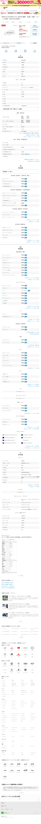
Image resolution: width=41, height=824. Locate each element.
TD (21, 752)
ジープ (13, 706)
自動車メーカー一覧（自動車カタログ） (12, 10)
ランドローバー (14, 715)
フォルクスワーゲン (24, 692)
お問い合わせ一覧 (7, 817)
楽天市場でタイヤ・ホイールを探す (33, 427)
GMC (32, 706)
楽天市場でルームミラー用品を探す (33, 384)
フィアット (23, 727)
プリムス (32, 704)
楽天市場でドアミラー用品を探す (33, 386)
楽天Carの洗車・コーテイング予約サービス (32, 447)
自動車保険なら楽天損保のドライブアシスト (31, 159)
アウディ (3, 692)
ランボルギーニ (24, 729)
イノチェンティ (14, 731)
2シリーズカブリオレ (6, 631)
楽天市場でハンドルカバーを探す (33, 279)
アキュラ (32, 685)
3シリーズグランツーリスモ (25, 635)
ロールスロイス (5, 717)
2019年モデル (26, 10)
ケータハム (23, 717)
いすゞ (13, 682)
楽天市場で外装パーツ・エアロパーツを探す (31, 413)
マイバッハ (14, 694)
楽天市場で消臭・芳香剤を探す (34, 345)
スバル (22, 682)
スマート (32, 690)
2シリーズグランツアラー (35, 632)
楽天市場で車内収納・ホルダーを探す (33, 332)
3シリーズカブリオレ (6, 634)
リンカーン (4, 704)
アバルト (3, 731)
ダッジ (22, 706)
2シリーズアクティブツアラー (35, 629)
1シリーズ (4, 628)
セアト (13, 754)
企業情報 (2, 809)
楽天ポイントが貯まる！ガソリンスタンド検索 (31, 136)
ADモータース (4, 747)
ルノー (22, 736)
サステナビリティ (12, 817)
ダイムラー (33, 713)
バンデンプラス (14, 719)
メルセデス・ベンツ (5, 694)
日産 (12, 680)
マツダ (3, 682)
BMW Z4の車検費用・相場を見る (7, 584)
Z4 (22, 10)
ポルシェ (32, 692)
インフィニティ (14, 708)
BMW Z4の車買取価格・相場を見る (8, 582)
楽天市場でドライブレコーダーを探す (33, 219)
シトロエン (4, 736)
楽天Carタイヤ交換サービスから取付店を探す (31, 428)
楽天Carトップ (3, 10)
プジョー (13, 736)
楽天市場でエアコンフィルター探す (33, 346)
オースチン (33, 719)
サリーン (22, 704)
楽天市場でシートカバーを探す (34, 319)
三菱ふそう (4, 685)
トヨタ (3, 680)
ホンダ (22, 680)
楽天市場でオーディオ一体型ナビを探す (32, 308)
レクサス (22, 685)
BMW (20, 10)
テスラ (3, 706)
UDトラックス (14, 685)
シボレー (32, 701)
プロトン (13, 752)
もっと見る (20, 575)
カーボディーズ (33, 717)
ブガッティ (33, 736)
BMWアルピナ (23, 690)
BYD (3, 752)
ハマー (3, 708)
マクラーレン (23, 719)
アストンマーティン (15, 713)
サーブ (3, 741)
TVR (3, 713)
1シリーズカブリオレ (15, 628)
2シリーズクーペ (15, 631)
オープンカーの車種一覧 (29, 87)
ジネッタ (13, 717)
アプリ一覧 (2, 817)
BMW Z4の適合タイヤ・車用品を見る (8, 586)
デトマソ (32, 729)
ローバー (32, 715)
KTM (22, 754)
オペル (13, 692)
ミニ (31, 694)
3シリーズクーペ (15, 634)
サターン (22, 701)
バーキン (3, 754)
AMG (3, 690)
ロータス (22, 715)
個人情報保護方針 (7, 809)
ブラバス (22, 694)
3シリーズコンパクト (34, 634)
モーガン (3, 719)
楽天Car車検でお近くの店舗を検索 (33, 161)
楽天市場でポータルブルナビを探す (33, 306)
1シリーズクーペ (24, 628)
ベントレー (4, 715)
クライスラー (14, 701)
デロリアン (14, 704)
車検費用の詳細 (27, 154)
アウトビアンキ (14, 727)
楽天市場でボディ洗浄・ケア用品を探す (32, 446)
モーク (3, 722)
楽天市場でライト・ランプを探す (33, 368)
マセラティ (4, 729)
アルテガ (3, 696)
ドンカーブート (33, 752)
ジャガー (22, 713)
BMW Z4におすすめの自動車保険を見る (8, 587)
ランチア (13, 729)
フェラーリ (33, 727)
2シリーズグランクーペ (25, 631)
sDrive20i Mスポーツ (12, 540)
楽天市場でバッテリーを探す (34, 486)
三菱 (31, 680)
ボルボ (13, 741)
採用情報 (11, 809)
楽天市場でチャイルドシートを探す (33, 240)
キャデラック (4, 701)
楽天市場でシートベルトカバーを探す (33, 242)
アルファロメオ (5, 727)
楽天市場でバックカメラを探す (34, 221)
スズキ (32, 682)
